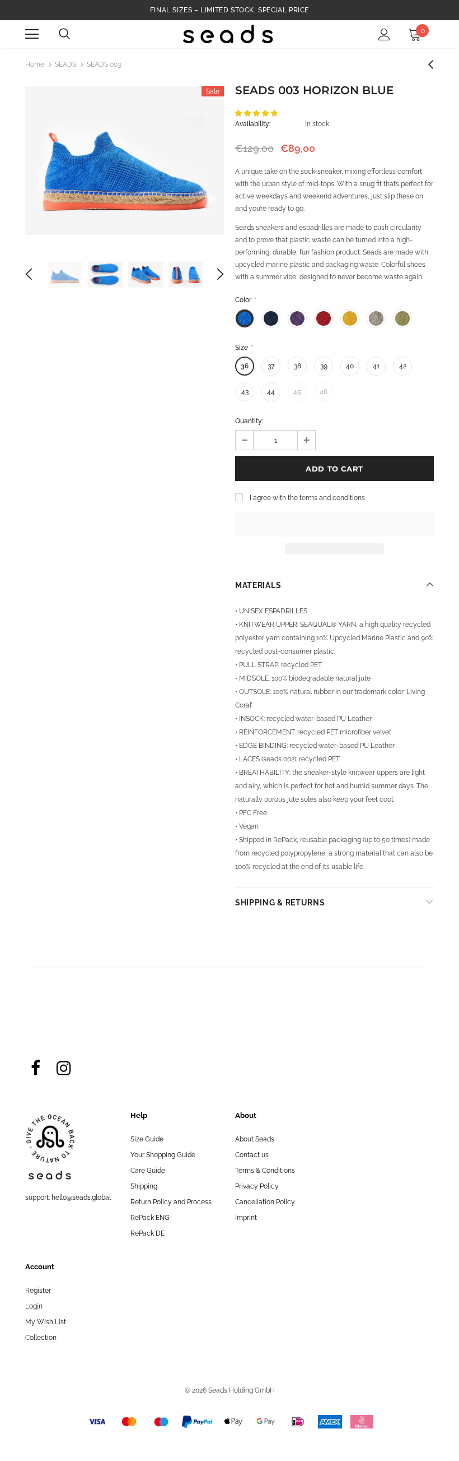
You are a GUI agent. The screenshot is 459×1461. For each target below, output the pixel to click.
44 (271, 392)
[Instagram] (64, 1067)
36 (245, 366)
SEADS (65, 64)
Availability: (252, 124)
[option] (124, 160)
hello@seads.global (81, 1197)
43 (245, 392)
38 (297, 366)
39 (323, 366)
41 (376, 366)
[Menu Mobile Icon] (32, 34)
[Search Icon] (64, 34)
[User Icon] (384, 34)
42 (402, 366)
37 (271, 366)
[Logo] (228, 34)
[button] (257, 113)
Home (34, 64)
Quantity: (249, 421)
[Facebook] (35, 1067)
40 (350, 366)
